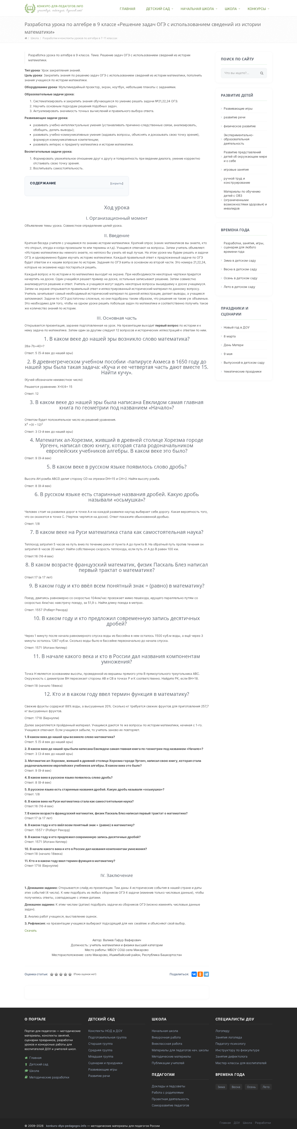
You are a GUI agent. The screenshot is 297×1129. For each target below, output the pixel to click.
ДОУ (237, 1122)
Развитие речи (99, 1076)
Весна (236, 1087)
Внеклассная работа (167, 1043)
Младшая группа (100, 1056)
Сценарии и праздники (105, 1063)
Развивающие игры (102, 1069)
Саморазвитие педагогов (170, 1105)
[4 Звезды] (66, 974)
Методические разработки (49, 1077)
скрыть (117, 183)
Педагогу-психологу (230, 1043)
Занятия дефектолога (231, 1056)
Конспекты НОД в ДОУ (105, 1031)
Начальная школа (197, 9)
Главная (127, 9)
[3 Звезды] (61, 974)
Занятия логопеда (228, 1037)
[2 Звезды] (57, 974)
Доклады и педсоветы (168, 1086)
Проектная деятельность (170, 1099)
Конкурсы (257, 9)
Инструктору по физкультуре (237, 1050)
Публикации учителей (168, 1063)
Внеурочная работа (166, 1037)
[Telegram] (206, 974)
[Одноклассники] (200, 974)
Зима (221, 1087)
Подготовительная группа (107, 1037)
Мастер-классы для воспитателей (240, 1063)
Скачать (31, 930)
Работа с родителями (168, 1092)
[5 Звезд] (70, 974)
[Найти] (262, 73)
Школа (231, 9)
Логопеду (222, 1031)
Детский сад (158, 9)
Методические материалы (171, 1056)
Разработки (263, 1122)
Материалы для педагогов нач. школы (180, 1050)
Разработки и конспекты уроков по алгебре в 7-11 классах (80, 38)
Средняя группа (100, 1050)
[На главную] (54, 8)
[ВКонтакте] (194, 974)
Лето (266, 1087)
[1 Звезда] (52, 974)
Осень (251, 1087)
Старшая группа (100, 1043)
